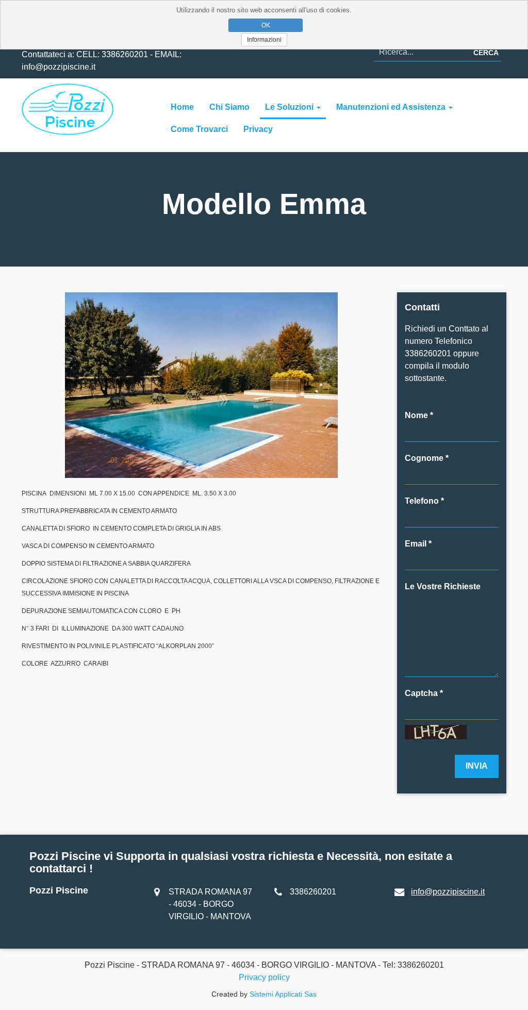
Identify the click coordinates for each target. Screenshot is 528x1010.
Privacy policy (264, 977)
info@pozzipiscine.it (448, 891)
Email (415, 543)
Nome (416, 415)
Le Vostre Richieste (443, 586)
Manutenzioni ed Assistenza (392, 107)
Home (182, 107)
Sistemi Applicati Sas (283, 994)
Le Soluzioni (290, 107)
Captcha (421, 693)
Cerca (486, 52)
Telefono (422, 500)
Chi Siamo (229, 107)
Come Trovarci (199, 129)
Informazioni (264, 39)
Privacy (258, 129)
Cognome (424, 458)
